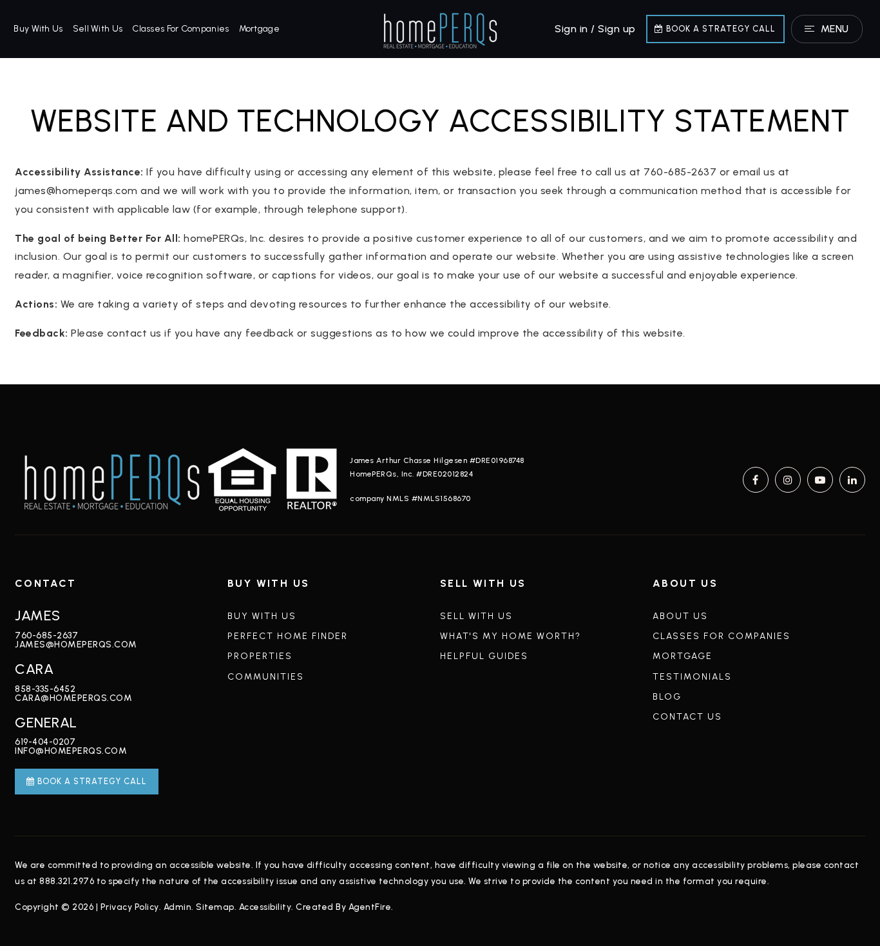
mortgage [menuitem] (259, 28)
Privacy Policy (129, 907)
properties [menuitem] (259, 656)
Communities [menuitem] (265, 676)
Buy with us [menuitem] (38, 28)
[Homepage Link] (440, 28)
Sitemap (215, 907)
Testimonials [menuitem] (692, 676)
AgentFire (370, 907)
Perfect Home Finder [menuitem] (287, 636)
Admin (178, 907)
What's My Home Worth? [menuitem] (510, 636)
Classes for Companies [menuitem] (180, 28)
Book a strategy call (720, 29)
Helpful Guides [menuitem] (484, 656)
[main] (440, 221)
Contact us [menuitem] (687, 716)
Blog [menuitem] (667, 696)
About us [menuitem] (680, 616)
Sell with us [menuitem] (98, 28)
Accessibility (265, 907)
